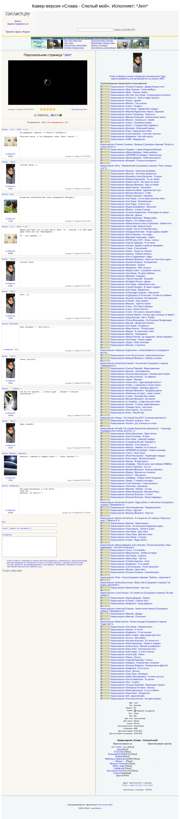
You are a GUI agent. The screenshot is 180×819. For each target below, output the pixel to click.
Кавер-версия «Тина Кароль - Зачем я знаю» (133, 529)
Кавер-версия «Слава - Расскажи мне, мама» (133, 396)
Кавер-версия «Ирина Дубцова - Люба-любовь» (134, 152)
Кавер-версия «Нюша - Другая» (126, 510)
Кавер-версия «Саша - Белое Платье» (129, 309)
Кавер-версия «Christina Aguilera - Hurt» (130, 561)
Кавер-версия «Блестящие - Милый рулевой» (133, 458)
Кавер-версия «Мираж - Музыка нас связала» (133, 472)
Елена (117, 773)
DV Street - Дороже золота (74, 48)
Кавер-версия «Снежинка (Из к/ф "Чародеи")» (133, 442)
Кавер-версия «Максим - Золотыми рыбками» (133, 171)
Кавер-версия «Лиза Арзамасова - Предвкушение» (136, 507)
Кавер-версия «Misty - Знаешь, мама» (129, 92)
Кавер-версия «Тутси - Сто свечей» (128, 550)
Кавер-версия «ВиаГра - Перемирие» (129, 334)
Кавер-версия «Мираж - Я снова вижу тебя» (132, 331)
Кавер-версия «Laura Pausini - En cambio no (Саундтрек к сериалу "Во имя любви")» (136, 594)
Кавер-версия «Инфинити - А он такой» (130, 564)
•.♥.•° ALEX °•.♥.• (18, 130)
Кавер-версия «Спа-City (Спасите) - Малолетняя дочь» (137, 355)
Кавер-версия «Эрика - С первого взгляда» (132, 480)
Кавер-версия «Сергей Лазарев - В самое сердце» (135, 287)
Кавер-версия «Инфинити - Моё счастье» (131, 268)
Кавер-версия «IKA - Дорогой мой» (128, 696)
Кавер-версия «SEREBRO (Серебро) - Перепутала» (136, 155)
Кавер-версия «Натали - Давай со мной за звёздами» (137, 245)
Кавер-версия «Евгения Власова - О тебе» (132, 494)
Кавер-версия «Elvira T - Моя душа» (128, 475)
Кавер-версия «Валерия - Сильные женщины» (134, 160)
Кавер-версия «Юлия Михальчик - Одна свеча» (134, 433)
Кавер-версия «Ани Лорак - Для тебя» (129, 531)
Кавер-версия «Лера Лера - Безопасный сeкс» (133, 649)
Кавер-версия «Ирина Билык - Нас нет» (130, 588)
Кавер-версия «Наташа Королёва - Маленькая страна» (138, 685)
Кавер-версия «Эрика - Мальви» (127, 379)
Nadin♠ (118, 756)
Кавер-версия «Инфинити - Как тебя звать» (132, 136)
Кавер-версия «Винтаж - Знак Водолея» (130, 371)
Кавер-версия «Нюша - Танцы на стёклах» (131, 251)
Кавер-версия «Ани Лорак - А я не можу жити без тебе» (138, 198)
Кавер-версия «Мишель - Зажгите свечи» (131, 303)
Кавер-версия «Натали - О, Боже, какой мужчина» (135, 404)
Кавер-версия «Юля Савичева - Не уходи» (132, 234)
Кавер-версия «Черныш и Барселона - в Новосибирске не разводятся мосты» (134, 351)
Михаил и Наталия (17, 453)
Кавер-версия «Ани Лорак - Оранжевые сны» (133, 284)
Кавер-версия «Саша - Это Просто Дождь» (132, 306)
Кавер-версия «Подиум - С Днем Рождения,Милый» (136, 149)
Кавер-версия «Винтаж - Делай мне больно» (132, 323)
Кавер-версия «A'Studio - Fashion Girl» (129, 601)
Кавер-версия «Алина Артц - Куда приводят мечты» (136, 382)
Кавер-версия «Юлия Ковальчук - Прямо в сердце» (136, 643)
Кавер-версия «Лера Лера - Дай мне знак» (131, 534)
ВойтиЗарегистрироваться (17, 22)
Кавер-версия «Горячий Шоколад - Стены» (132, 660)
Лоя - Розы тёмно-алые (73, 41)
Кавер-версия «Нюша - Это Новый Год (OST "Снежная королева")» (133, 418)
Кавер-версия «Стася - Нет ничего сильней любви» (136, 312)
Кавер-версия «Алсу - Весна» (125, 671)
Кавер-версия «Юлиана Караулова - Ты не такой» (135, 179)
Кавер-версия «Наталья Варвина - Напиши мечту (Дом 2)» (139, 665)
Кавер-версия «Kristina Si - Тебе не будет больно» (135, 98)
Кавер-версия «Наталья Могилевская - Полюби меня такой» (140, 374)
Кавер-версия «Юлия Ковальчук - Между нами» (134, 218)
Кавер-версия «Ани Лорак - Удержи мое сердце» (135, 109)
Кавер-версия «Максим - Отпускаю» (128, 616)
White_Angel (119, 766)
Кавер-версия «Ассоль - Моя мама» (128, 638)
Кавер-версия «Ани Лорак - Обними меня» (132, 627)
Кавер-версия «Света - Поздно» (126, 106)
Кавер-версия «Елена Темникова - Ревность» (133, 114)
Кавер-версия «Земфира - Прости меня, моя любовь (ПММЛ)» (141, 464)
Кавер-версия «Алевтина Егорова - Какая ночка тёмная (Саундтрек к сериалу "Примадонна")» (134, 610)
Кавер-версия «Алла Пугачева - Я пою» (130, 436)
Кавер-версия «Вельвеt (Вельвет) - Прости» (132, 513)
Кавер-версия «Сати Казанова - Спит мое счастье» (136, 134)
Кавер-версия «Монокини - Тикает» (128, 265)
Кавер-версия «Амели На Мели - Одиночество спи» (136, 190)
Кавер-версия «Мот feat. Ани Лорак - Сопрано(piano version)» (141, 95)
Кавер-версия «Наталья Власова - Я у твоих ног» (135, 641)
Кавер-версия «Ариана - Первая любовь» (131, 254)
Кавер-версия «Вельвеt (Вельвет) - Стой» (131, 193)
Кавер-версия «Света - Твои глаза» (128, 453)
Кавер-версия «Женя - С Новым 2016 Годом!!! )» (134, 125)
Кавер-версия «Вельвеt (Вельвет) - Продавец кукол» (136, 390)
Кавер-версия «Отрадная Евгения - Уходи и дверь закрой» (139, 232)
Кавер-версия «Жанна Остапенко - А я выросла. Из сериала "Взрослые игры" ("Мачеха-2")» (135, 519)
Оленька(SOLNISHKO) (119, 754)
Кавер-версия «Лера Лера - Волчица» (129, 674)
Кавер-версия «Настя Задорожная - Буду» (131, 256)
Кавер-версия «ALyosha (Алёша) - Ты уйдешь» (133, 377)
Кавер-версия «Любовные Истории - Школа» (133, 688)
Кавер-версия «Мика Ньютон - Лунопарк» (131, 187)
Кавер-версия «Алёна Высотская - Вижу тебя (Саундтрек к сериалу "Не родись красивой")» (135, 583)
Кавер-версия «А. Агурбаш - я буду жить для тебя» (135, 401)
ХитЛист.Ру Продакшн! (133, 38)
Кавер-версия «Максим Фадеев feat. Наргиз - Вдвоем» (137, 111)
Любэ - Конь (68, 43)
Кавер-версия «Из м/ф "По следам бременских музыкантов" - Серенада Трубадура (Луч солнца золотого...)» (135, 429)
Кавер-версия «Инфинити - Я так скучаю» (131, 632)
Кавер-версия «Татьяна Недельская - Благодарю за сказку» (140, 212)
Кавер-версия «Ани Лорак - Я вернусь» (130, 326)
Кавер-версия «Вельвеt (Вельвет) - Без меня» (133, 399)
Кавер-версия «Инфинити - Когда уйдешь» (131, 603)
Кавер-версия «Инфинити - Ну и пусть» (130, 668)
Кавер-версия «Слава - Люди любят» (129, 540)
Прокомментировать (79, 109)
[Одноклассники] (58, 115)
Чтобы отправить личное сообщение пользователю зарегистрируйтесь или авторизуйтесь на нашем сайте (137, 77)
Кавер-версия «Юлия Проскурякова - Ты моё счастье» (137, 676)
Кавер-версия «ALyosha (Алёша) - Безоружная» (134, 298)
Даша (119, 775)
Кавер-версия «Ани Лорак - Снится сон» (130, 204)
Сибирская (14, 486)
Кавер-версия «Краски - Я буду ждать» (130, 461)
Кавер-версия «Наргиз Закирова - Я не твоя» (133, 243)
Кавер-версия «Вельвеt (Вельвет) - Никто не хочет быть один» (141, 259)
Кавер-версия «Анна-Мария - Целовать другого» (134, 388)
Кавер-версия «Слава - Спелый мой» (129, 248)
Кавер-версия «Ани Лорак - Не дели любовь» (133, 273)
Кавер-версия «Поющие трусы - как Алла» (131, 407)
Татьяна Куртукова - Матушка (102, 41)
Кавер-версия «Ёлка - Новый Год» (127, 413)
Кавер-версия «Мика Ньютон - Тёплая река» (132, 328)
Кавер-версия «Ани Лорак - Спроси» (129, 556)
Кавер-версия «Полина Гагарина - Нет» (130, 420)
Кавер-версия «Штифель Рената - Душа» (131, 281)
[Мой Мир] (60, 115)
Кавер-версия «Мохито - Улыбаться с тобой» (133, 120)
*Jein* (67, 55)
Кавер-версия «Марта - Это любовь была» (131, 221)
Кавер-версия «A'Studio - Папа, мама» (129, 301)
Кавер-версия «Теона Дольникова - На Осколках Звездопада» (141, 320)
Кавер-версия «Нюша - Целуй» (126, 100)
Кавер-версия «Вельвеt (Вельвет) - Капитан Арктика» (137, 469)
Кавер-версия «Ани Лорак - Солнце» (129, 537)
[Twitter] (55, 115)
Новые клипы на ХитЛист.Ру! (103, 38)
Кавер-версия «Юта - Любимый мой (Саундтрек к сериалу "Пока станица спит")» (136, 167)
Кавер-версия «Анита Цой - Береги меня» (131, 226)
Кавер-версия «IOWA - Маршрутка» (128, 139)
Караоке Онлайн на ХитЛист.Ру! (76, 38)
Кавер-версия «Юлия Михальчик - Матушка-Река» (135, 492)
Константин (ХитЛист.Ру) (119, 771)
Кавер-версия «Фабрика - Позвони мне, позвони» (135, 663)
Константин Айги (105, 805)
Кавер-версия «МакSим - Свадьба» (128, 276)
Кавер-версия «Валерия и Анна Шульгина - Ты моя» (136, 176)
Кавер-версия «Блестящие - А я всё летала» (132, 652)
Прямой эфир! (13, 32)
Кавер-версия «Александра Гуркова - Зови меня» (135, 292)
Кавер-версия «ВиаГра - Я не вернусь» (130, 445)
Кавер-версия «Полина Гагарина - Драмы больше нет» (138, 87)
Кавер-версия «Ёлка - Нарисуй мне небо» (131, 131)
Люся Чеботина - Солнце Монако (103, 48)
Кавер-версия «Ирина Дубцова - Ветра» (130, 598)
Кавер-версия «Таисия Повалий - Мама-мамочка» (135, 368)
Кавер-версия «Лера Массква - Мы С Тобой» (133, 317)
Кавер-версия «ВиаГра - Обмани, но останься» (134, 447)
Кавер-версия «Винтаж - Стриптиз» (128, 345)
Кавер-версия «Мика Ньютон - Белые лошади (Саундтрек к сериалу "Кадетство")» (133, 623)
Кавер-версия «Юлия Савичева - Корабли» (132, 196)
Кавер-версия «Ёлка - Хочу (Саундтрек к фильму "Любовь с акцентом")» (135, 577)
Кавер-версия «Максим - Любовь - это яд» (131, 489)
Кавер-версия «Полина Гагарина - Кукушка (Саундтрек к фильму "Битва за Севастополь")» (136, 145)
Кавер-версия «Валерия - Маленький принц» (133, 128)
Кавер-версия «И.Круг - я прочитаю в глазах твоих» (136, 385)
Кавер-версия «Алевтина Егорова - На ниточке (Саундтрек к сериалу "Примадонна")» (134, 364)
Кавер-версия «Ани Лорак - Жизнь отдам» (131, 339)
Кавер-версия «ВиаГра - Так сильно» (129, 103)
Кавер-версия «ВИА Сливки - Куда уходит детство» (136, 635)
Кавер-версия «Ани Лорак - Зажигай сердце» (133, 439)
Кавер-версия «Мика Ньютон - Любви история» (134, 553)
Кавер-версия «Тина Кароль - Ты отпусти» (131, 410)
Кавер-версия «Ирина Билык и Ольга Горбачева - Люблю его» (141, 223)
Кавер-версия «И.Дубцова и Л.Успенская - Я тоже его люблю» (141, 295)
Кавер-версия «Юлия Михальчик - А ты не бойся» (135, 690)
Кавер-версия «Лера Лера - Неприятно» (130, 693)
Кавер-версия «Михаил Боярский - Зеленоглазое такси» (138, 117)
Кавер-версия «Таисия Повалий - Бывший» (132, 279)
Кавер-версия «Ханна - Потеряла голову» (131, 123)
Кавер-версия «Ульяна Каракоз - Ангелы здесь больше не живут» (143, 315)
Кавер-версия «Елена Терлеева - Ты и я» (131, 467)
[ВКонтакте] (52, 115)
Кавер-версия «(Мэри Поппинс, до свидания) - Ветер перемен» (142, 337)
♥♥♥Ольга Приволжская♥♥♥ (119, 759)
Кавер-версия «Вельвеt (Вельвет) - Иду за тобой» (135, 185)
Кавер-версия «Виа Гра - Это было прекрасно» (134, 174)
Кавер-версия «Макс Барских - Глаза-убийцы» (133, 89)
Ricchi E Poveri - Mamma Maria (75, 45)
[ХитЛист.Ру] (17, 14)
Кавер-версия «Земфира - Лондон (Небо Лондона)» (136, 478)
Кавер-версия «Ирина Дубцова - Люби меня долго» (136, 158)
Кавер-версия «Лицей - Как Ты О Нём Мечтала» (134, 229)
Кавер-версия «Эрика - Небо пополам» (130, 342)
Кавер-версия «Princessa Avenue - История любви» (136, 699)
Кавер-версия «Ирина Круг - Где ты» (129, 558)
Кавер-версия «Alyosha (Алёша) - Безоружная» (134, 262)
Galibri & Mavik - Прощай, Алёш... (103, 43)
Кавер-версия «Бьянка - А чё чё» (127, 629)
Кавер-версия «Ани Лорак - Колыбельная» (131, 201)
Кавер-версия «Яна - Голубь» (125, 682)
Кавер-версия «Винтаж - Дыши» (126, 215)
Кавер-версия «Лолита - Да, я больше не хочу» (134, 423)
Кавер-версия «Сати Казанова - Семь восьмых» (134, 483)
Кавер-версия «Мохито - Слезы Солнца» (131, 209)
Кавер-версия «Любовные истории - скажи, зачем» (136, 393)
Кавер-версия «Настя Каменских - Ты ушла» (132, 679)
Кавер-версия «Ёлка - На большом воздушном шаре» (137, 526)
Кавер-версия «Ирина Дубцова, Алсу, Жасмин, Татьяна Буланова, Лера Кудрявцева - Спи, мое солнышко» (135, 546)
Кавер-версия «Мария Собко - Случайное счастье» (136, 270)
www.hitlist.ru (96, 808)
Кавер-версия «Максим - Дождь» (127, 614)
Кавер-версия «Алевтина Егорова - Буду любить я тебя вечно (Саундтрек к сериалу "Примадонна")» (137, 503)
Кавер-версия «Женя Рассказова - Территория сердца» (138, 456)
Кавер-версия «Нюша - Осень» (126, 657)
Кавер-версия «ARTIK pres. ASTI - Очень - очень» (135, 240)
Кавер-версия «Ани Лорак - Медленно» (130, 290)
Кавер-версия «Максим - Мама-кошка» (130, 523)
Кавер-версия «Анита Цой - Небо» (128, 654)
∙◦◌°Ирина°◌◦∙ (16, 389)
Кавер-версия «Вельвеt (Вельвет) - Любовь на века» (136, 358)
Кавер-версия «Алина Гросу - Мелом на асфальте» (136, 646)
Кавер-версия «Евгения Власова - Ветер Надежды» (136, 497)
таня (11, 194)
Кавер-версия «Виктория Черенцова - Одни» (133, 237)
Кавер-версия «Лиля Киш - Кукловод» (129, 486)
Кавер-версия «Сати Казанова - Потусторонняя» (135, 567)
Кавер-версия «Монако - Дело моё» (128, 569)
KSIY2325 (13, 324)
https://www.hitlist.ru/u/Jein (137, 785)
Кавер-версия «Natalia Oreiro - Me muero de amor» (135, 182)
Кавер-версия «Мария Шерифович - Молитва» (133, 207)
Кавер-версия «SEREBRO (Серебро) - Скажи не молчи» (138, 450)
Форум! (26, 32)
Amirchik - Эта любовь (99, 45)
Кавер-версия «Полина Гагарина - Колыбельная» (135, 572)
